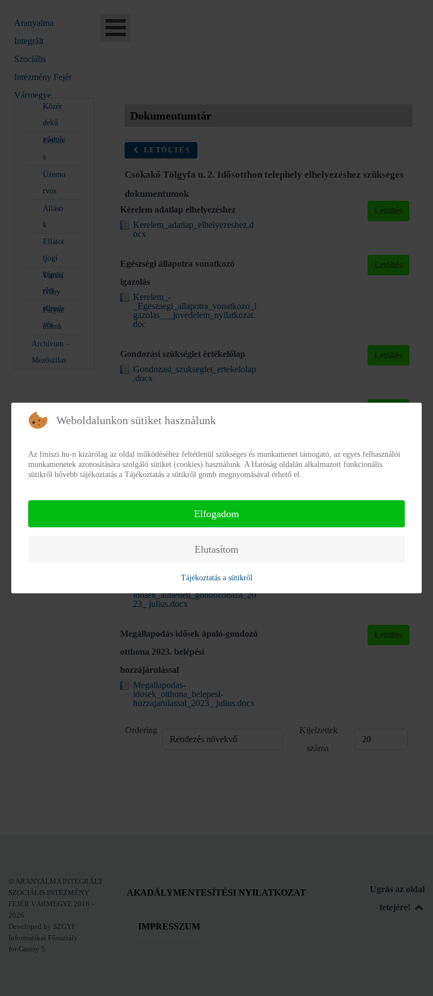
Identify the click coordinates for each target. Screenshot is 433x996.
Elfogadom (216, 513)
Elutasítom (216, 549)
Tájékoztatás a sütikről (217, 578)
